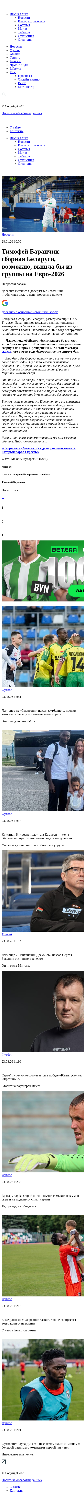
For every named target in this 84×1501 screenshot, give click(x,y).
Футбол (15, 50)
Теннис (15, 57)
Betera (22, 83)
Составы (24, 25)
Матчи (22, 28)
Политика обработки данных (22, 113)
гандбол (6, 466)
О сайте (15, 127)
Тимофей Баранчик (13, 482)
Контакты (16, 131)
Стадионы (25, 39)
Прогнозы (25, 75)
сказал (6, 351)
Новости (24, 17)
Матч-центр (26, 86)
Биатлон (15, 61)
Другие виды (19, 64)
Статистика (26, 36)
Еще (13, 72)
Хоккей (15, 54)
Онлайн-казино (29, 79)
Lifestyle (15, 68)
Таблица (24, 32)
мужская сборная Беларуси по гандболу (26, 474)
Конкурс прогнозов (31, 21)
